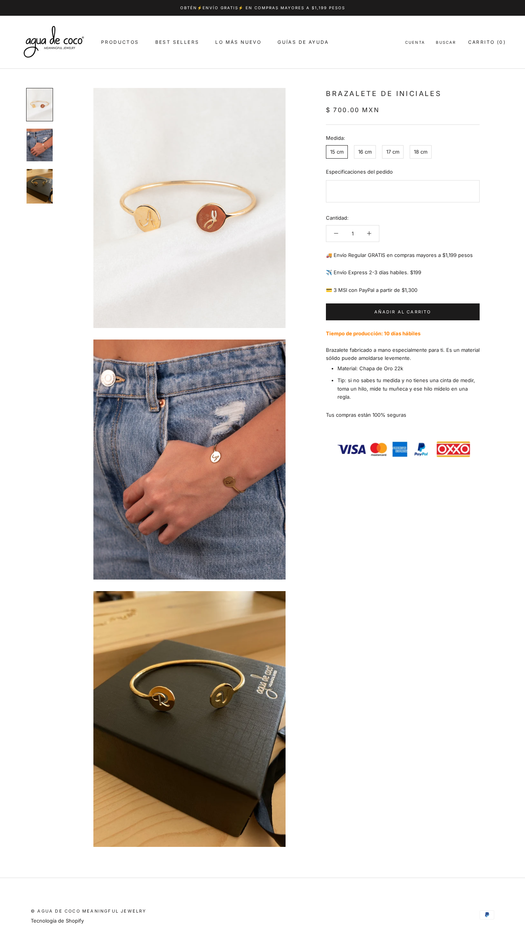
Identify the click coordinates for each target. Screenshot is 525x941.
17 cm (392, 152)
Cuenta (415, 42)
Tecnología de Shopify (57, 921)
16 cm (365, 152)
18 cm (420, 152)
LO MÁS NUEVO (238, 42)
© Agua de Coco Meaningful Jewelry (88, 911)
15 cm (337, 152)
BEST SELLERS (177, 42)
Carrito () (487, 42)
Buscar (446, 42)
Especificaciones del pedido (359, 172)
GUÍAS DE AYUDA (303, 42)
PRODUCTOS (120, 42)
